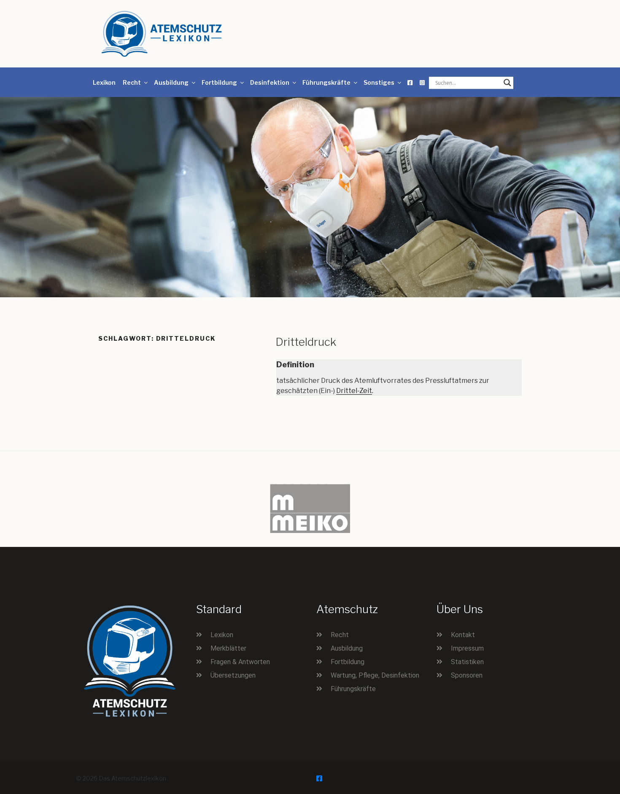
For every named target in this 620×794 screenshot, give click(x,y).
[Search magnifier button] (507, 83)
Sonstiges (379, 82)
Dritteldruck (305, 341)
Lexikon (104, 82)
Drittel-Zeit (354, 391)
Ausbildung (171, 82)
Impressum (467, 648)
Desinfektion (269, 82)
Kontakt (463, 635)
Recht (132, 82)
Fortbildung (219, 82)
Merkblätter (228, 648)
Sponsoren (467, 675)
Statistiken (467, 662)
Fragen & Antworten (240, 662)
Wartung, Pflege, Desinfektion (375, 675)
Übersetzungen (233, 675)
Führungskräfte (326, 82)
